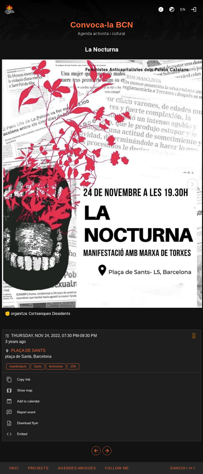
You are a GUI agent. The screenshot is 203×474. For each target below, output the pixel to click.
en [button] (183, 9)
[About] (160, 9)
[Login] (193, 9)
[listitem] (101, 380)
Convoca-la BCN (101, 24)
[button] (77, 468)
